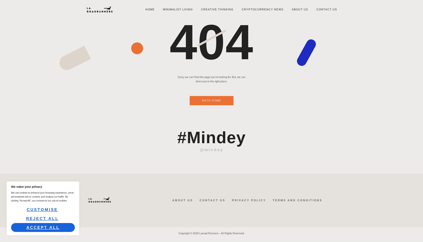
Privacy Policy (249, 200)
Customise (42, 209)
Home (150, 9)
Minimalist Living (178, 9)
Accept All (43, 227)
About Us (300, 9)
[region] (43, 208)
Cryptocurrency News (263, 9)
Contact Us (326, 9)
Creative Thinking (217, 9)
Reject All (42, 218)
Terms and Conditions (297, 200)
